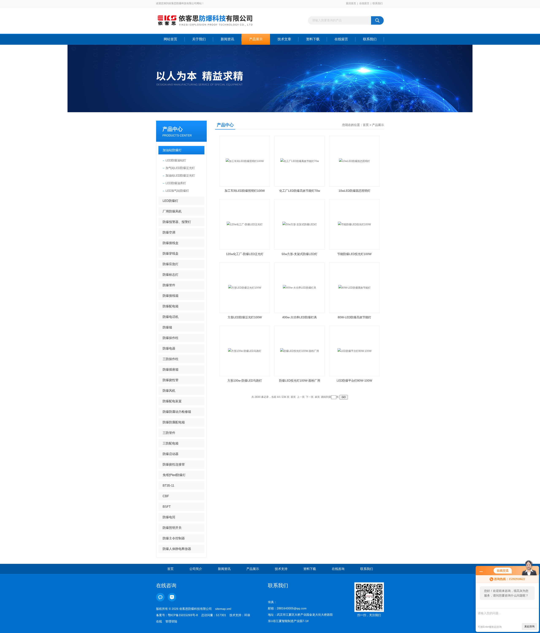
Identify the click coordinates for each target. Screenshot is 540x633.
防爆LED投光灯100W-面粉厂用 (299, 380)
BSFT (167, 506)
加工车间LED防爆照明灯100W (245, 190)
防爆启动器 (170, 454)
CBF (166, 496)
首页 (366, 125)
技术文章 (284, 39)
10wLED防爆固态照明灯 (354, 190)
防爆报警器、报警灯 (177, 222)
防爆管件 (169, 285)
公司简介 (195, 569)
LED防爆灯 (170, 200)
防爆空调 (169, 232)
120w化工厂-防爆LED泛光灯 (244, 254)
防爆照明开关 (172, 527)
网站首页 (170, 39)
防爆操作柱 (170, 338)
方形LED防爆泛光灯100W (245, 317)
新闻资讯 (227, 39)
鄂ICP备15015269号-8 (183, 615)
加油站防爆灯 (172, 150)
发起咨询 (529, 626)
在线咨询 (338, 569)
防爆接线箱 (170, 295)
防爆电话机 (170, 317)
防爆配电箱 (170, 306)
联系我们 (378, 3)
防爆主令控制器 (174, 538)
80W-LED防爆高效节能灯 (354, 317)
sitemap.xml (223, 608)
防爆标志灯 (170, 274)
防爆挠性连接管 (174, 464)
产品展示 (256, 39)
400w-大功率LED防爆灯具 (299, 317)
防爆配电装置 (172, 401)
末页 (317, 396)
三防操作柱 (170, 359)
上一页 (301, 396)
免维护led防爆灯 (174, 475)
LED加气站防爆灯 (177, 190)
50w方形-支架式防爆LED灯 (299, 254)
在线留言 (364, 3)
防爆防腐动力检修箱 (177, 411)
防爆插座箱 (170, 369)
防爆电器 (169, 348)
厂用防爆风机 (172, 211)
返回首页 (351, 3)
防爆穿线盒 (170, 253)
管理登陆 (171, 621)
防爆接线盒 (170, 243)
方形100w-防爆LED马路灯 (244, 380)
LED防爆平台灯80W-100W (354, 380)
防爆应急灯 (170, 264)
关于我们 (199, 39)
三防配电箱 (170, 443)
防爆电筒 (169, 517)
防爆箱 (167, 327)
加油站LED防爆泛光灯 (180, 175)
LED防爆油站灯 (176, 160)
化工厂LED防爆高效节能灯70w (299, 190)
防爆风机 (169, 390)
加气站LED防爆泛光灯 (180, 168)
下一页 (309, 396)
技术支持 (281, 569)
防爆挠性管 (170, 380)
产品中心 (172, 129)
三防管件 (169, 433)
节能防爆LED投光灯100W (354, 254)
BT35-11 (168, 485)
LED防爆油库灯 (176, 183)
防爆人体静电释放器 (177, 549)
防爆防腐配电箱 (174, 422)
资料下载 (313, 39)
